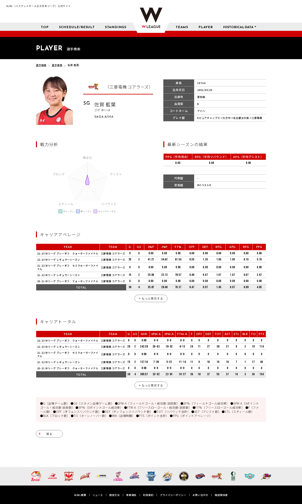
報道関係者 (221, 495)
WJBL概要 (80, 495)
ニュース (98, 495)
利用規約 (148, 495)
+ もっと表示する (151, 298)
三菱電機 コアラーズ (113, 253)
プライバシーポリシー (173, 495)
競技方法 (114, 495)
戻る (49, 434)
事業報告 (131, 495)
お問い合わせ (200, 495)
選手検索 (41, 65)
